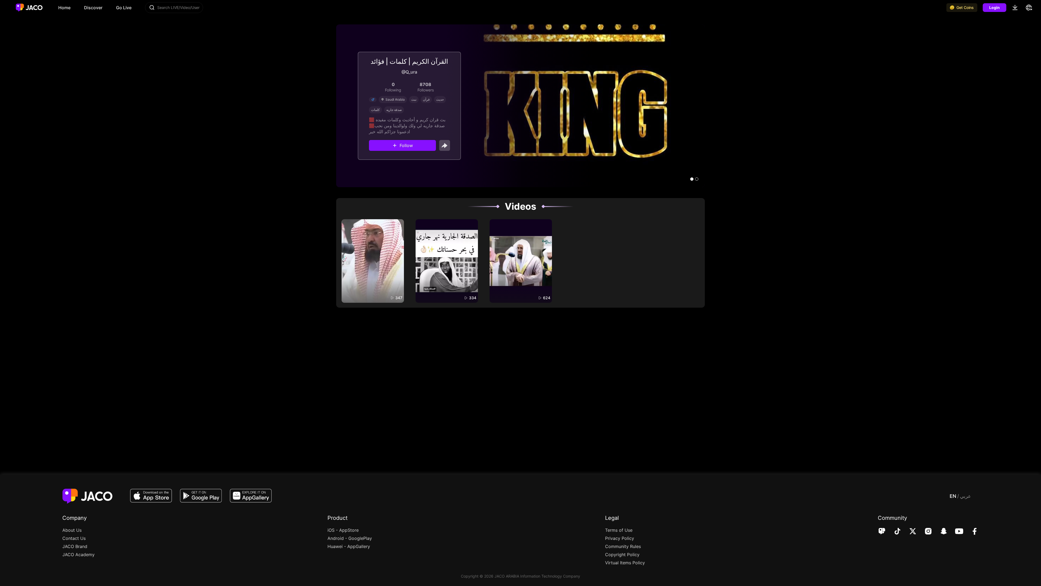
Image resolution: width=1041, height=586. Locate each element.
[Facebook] (971, 531)
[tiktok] (893, 531)
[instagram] (924, 531)
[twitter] (909, 531)
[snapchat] (940, 531)
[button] (691, 179)
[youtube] (955, 531)
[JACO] (882, 531)
